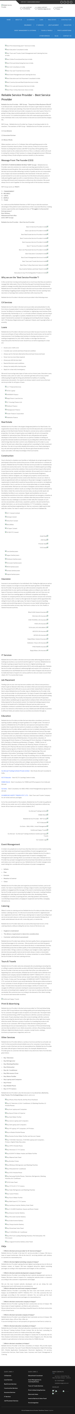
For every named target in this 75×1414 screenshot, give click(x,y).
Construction (66, 20)
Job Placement (53, 25)
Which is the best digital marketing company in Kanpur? (21, 1262)
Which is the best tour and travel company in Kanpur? (20, 1288)
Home (9, 20)
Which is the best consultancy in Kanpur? (16, 1343)
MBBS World (5, 782)
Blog (56, 36)
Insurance (27, 25)
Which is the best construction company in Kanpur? (20, 1301)
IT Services (40, 25)
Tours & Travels (46, 30)
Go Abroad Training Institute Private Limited (15, 771)
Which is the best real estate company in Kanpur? (19, 1315)
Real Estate (52, 20)
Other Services (44, 36)
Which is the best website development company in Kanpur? (23, 1273)
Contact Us (67, 36)
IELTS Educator (6, 777)
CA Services (31, 20)
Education (67, 25)
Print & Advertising (64, 30)
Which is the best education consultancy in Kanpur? (20, 1326)
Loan (41, 20)
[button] (26, 1251)
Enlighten (51, 1410)
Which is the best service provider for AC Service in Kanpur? (22, 1251)
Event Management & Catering (25, 30)
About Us (18, 20)
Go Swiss (4, 788)
